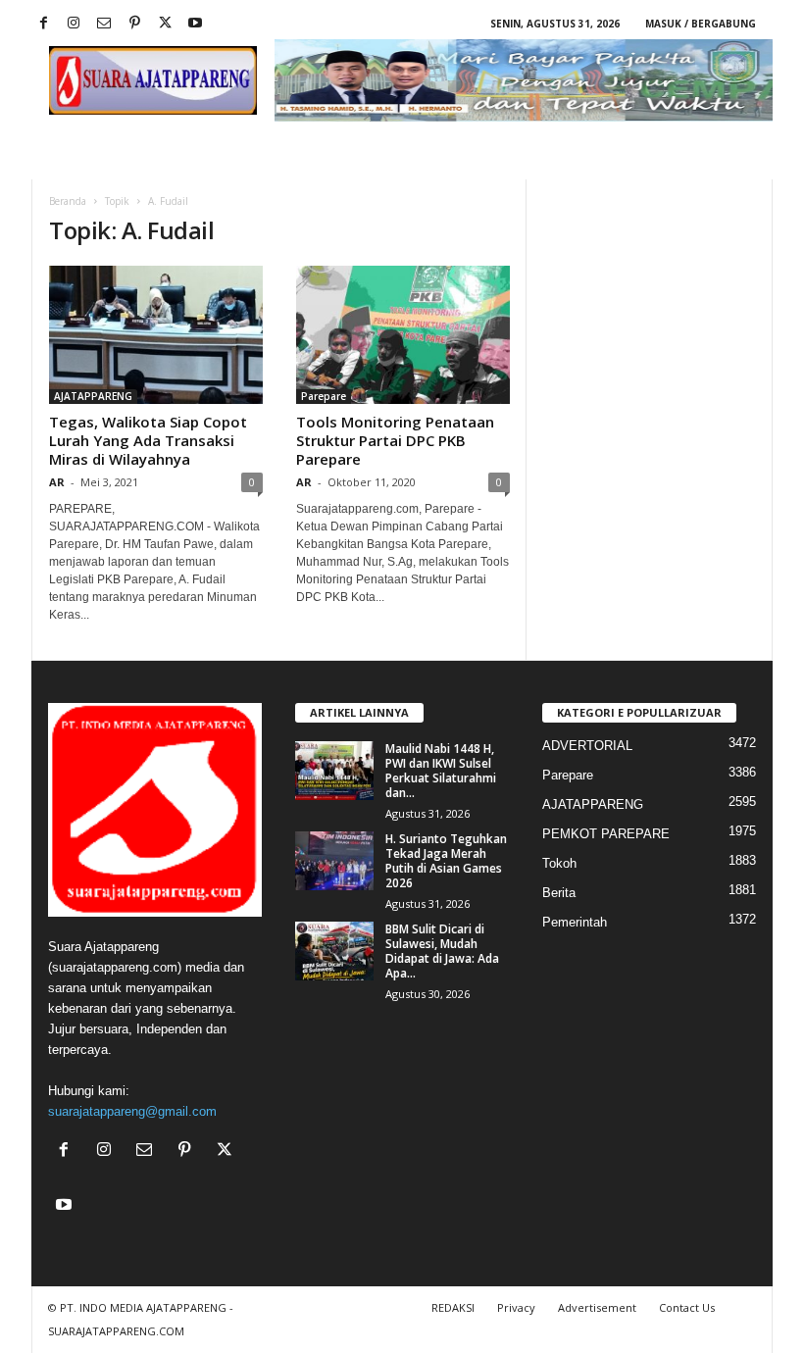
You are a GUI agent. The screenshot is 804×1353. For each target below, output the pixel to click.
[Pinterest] (134, 24)
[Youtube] (195, 24)
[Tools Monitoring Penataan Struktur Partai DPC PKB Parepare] (403, 335)
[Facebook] (43, 24)
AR (57, 482)
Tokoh (559, 863)
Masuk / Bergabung (700, 23)
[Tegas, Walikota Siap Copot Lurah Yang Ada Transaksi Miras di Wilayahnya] (156, 335)
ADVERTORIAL (587, 745)
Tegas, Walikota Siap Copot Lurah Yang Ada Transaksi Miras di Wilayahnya (148, 440)
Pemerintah (574, 922)
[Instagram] (73, 24)
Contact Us (687, 1307)
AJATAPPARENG (93, 396)
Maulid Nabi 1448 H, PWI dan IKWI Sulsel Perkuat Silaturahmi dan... (440, 770)
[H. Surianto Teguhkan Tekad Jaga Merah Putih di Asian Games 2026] (334, 860)
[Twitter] (164, 24)
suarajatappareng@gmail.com (132, 1111)
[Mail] (104, 24)
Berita (559, 892)
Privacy (516, 1307)
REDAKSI (453, 1307)
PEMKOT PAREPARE (606, 834)
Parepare (323, 396)
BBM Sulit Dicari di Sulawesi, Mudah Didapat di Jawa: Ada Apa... (442, 951)
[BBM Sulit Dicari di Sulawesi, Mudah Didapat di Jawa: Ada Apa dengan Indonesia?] (334, 951)
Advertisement (597, 1307)
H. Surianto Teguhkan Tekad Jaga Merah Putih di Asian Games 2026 (446, 860)
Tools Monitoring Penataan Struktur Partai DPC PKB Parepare (395, 440)
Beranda (67, 201)
